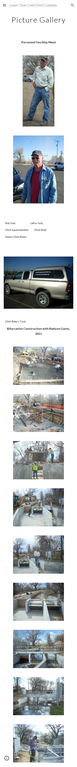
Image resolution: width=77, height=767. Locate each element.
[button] (4, 5)
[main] (38, 19)
